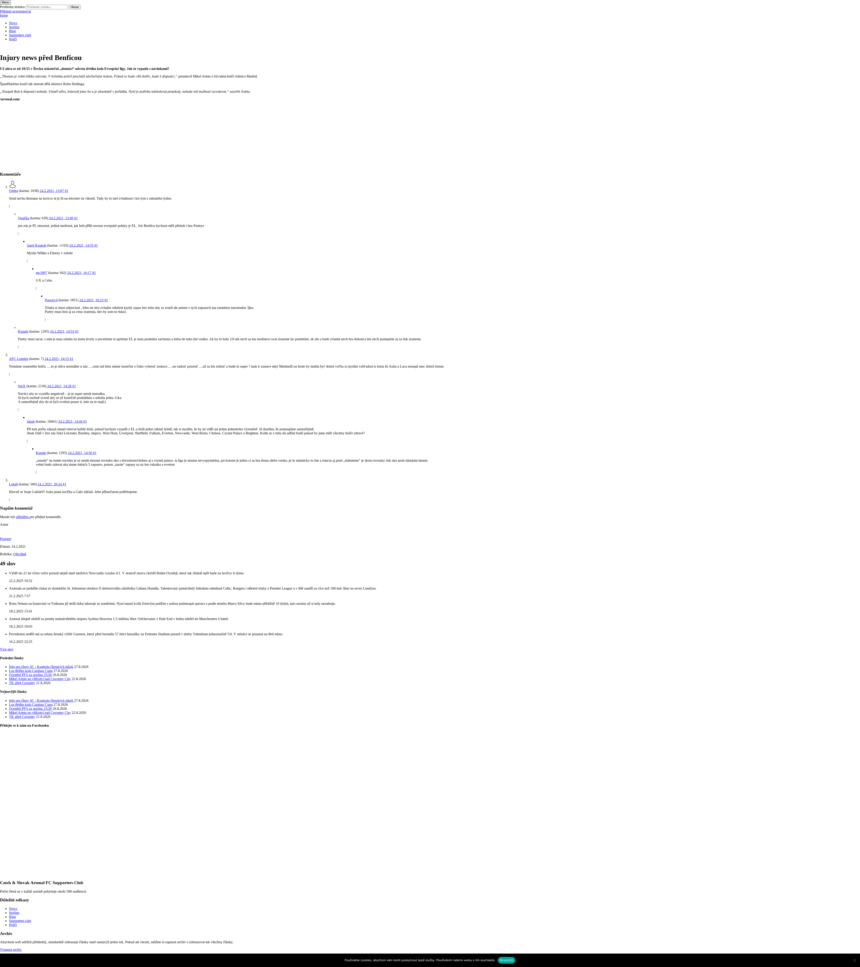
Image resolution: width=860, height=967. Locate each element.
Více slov (6, 649)
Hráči (13, 39)
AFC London (18, 359)
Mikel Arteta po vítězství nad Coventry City (40, 679)
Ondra (13, 191)
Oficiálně (19, 554)
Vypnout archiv (11, 950)
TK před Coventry (22, 683)
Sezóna (14, 27)
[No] (854, 960)
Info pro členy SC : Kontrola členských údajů (41, 667)
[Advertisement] (134, 136)
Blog (12, 31)
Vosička (23, 218)
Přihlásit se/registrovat (15, 11)
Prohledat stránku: (13, 7)
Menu (5, 2)
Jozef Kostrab (36, 245)
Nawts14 (51, 300)
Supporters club (20, 35)
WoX (22, 386)
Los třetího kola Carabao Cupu (31, 671)
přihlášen (23, 517)
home (4, 15)
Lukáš (13, 484)
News (13, 23)
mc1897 (41, 273)
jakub (31, 421)
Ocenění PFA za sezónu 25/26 (30, 675)
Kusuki (23, 331)
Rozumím (506, 960)
